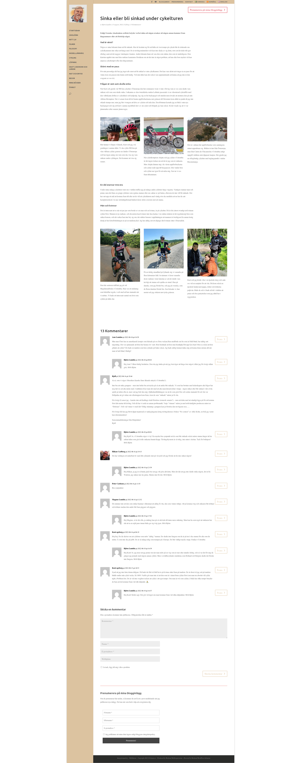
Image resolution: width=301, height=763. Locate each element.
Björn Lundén (106, 25)
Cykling (72, 58)
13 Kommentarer (135, 25)
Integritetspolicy (122, 758)
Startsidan (74, 31)
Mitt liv (72, 40)
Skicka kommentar (213, 673)
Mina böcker (75, 83)
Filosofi (73, 49)
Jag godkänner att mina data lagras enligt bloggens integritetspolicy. (130, 734)
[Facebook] (152, 2)
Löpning (73, 62)
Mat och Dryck (76, 74)
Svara (219, 339)
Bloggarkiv (164, 2)
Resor (72, 78)
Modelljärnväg (76, 53)
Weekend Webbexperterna (174, 758)
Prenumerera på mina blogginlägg (206, 9)
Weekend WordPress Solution (201, 758)
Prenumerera (177, 2)
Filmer (72, 44)
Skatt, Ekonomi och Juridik (78, 68)
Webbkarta (132, 758)
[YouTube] (156, 2)
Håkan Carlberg (118, 451)
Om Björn (73, 35)
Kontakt (189, 2)
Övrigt (72, 87)
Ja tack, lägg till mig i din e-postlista (116, 667)
